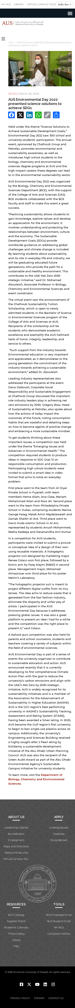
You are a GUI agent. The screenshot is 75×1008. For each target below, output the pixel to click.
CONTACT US (56, 998)
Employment (16, 840)
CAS (10, 42)
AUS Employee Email (59, 914)
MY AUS (6, 4)
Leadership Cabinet (16, 827)
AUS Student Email (59, 921)
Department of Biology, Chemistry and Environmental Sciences (36, 779)
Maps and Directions (16, 846)
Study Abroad (58, 840)
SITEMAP (39, 998)
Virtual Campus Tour (41, 4)
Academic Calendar (16, 927)
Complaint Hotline (59, 933)
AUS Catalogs (16, 914)
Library (19, 4)
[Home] (21, 23)
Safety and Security (16, 852)
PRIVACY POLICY (20, 998)
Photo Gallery (16, 933)
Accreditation (16, 833)
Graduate (59, 833)
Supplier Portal (16, 921)
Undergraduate (58, 827)
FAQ (16, 946)
